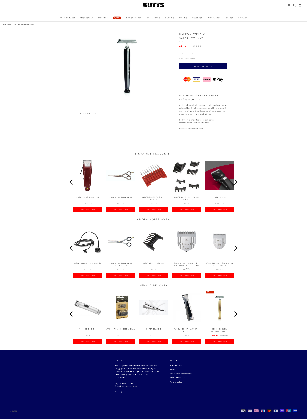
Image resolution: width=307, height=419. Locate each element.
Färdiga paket (67, 18)
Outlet (117, 18)
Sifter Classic (153, 329)
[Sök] (294, 5)
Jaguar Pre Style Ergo (121, 197)
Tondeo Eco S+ (88, 329)
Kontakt (242, 18)
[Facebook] (116, 391)
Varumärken (214, 18)
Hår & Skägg (153, 18)
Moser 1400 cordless (87, 197)
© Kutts (13, 411)
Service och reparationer (181, 373)
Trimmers (103, 18)
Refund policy (176, 382)
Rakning (169, 18)
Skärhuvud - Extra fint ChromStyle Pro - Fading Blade (186, 265)
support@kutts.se (129, 386)
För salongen (134, 18)
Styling (183, 18)
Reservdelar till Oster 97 (87, 263)
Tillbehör (197, 18)
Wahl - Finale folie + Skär (120, 329)
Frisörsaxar (86, 18)
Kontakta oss (176, 365)
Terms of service (177, 377)
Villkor (172, 369)
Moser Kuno (219, 197)
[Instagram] (121, 391)
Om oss (229, 18)
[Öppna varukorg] (300, 5)
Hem (4, 24)
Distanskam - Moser (153, 263)
